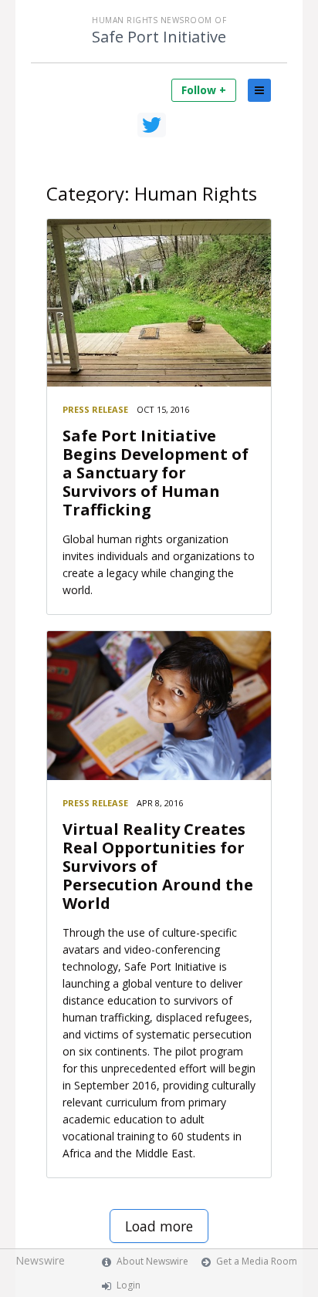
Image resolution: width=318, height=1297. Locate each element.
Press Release (95, 409)
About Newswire (152, 1261)
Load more (159, 1226)
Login (128, 1285)
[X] (151, 125)
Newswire (40, 1260)
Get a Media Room (256, 1261)
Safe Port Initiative (159, 37)
